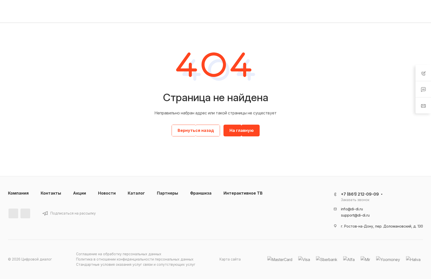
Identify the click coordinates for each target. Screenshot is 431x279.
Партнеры (167, 193)
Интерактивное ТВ (243, 193)
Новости (107, 193)
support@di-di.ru (355, 215)
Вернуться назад (196, 130)
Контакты (51, 193)
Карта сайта (230, 259)
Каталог (136, 193)
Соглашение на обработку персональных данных (118, 254)
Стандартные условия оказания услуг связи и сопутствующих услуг (135, 265)
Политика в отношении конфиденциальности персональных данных (135, 259)
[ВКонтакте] (13, 213)
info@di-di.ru (352, 209)
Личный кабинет (385, 11)
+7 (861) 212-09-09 (290, 11)
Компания (18, 193)
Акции (79, 193)
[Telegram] (25, 213)
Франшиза (201, 193)
